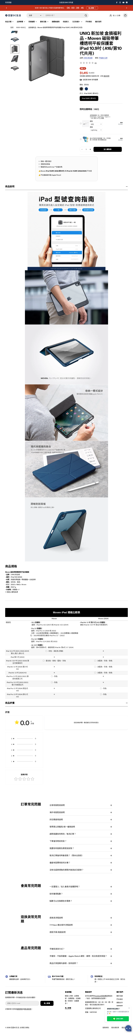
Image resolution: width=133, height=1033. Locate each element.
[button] (6, 8)
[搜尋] (86, 15)
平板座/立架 (103, 58)
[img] (87, 63)
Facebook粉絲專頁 (101, 996)
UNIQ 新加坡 (88, 58)
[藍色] (86, 89)
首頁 (12, 27)
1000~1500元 (21, 27)
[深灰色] (81, 89)
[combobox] (57, 15)
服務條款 (20, 1009)
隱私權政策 (27, 1009)
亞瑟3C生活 (15, 1028)
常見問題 (8, 2)
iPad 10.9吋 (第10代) (89, 98)
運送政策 (106, 76)
